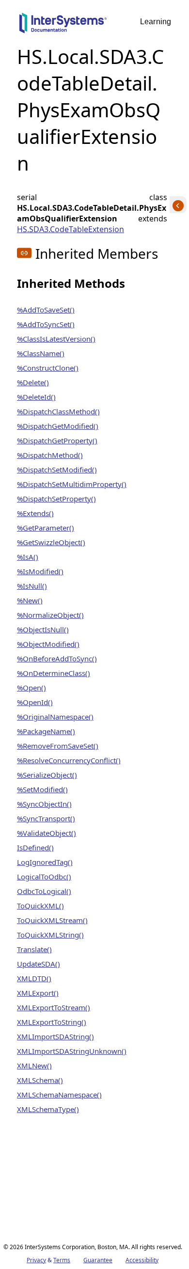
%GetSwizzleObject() (51, 542)
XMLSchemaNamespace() (59, 1094)
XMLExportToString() (51, 1022)
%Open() (31, 687)
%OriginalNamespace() (55, 716)
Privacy (36, 1260)
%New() (30, 600)
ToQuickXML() (40, 905)
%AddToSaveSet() (46, 309)
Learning (155, 21)
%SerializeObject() (47, 775)
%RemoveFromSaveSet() (57, 746)
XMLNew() (34, 1065)
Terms (61, 1260)
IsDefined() (35, 847)
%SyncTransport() (46, 818)
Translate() (34, 949)
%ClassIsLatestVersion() (56, 339)
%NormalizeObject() (50, 615)
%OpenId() (35, 702)
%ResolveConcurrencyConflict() (69, 760)
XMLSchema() (40, 1080)
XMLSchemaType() (48, 1109)
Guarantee (97, 1260)
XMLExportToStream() (53, 1007)
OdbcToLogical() (44, 891)
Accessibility (142, 1260)
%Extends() (35, 513)
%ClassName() (40, 353)
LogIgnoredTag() (45, 862)
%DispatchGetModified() (57, 426)
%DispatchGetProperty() (57, 440)
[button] (24, 253)
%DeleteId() (36, 397)
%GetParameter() (45, 528)
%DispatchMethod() (50, 455)
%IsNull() (32, 586)
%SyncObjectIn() (44, 804)
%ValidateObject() (46, 833)
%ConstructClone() (48, 368)
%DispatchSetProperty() (56, 498)
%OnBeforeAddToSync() (57, 658)
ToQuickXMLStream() (52, 920)
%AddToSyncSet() (46, 324)
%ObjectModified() (48, 644)
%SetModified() (42, 789)
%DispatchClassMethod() (58, 411)
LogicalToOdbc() (44, 876)
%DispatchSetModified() (57, 469)
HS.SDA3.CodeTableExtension (70, 229)
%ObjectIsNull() (43, 629)
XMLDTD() (34, 978)
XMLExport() (38, 993)
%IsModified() (40, 571)
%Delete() (33, 382)
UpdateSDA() (38, 964)
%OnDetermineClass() (53, 673)
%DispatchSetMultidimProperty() (71, 484)
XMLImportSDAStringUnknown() (71, 1051)
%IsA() (27, 557)
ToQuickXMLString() (50, 935)
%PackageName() (46, 731)
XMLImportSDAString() (55, 1036)
